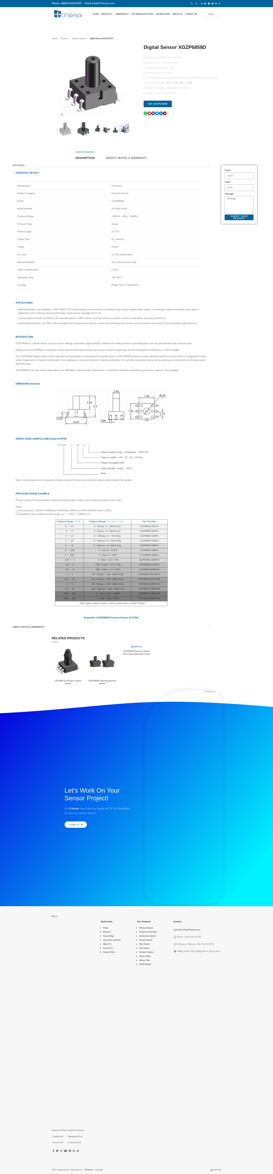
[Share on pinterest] (165, 113)
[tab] (85, 158)
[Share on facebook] (153, 113)
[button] (158, 104)
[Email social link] (209, 3)
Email (228, 182)
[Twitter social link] (205, 3)
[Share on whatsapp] (145, 113)
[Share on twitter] (157, 113)
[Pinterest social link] (212, 3)
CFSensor (88, 1170)
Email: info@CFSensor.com (99, 3)
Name (227, 170)
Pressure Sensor (79, 39)
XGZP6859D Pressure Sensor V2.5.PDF (117, 617)
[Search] (191, 3)
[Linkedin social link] (216, 3)
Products (65, 39)
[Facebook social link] (201, 3)
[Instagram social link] (61, 1151)
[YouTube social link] (65, 1151)
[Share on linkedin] (161, 113)
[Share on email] (149, 113)
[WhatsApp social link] (219, 3)
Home (55, 39)
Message (229, 194)
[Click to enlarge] (61, 114)
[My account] (196, 3)
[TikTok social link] (78, 1151)
